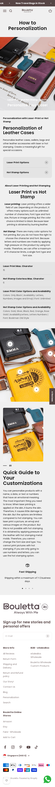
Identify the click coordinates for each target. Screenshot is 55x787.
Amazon (7, 721)
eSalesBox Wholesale (36, 655)
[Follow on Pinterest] (21, 747)
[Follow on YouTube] (28, 747)
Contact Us (9, 686)
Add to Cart (9, 737)
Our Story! (8, 681)
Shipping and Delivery (10, 666)
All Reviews (8, 653)
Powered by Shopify (28, 778)
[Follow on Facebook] (5, 747)
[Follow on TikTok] (36, 747)
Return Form (9, 658)
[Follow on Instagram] (13, 747)
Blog (5, 692)
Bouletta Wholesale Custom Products (41, 664)
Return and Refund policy (13, 674)
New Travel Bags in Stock (26, 3)
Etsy (5, 726)
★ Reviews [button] (52, 396)
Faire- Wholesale (12, 731)
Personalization (11, 697)
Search (7, 702)
